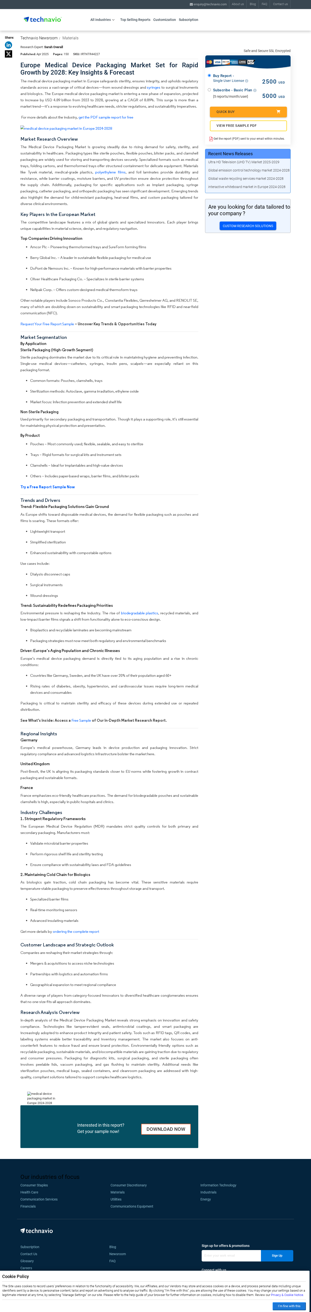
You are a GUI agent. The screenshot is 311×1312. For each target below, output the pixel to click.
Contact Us (28, 1254)
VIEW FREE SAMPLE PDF (236, 126)
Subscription (188, 20)
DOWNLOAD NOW (166, 1129)
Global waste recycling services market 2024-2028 (246, 178)
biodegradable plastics (139, 613)
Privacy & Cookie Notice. (287, 1295)
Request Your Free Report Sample (47, 324)
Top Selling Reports (135, 20)
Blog (253, 4)
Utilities (116, 1199)
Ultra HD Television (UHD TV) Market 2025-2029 (243, 162)
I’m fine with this (289, 1306)
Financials (28, 1206)
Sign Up (277, 1255)
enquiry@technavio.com (210, 4)
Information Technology (218, 1185)
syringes (153, 87)
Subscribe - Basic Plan (233, 90)
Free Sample (81, 720)
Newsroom (119, 1254)
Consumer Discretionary (129, 1185)
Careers (26, 1268)
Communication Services (39, 1199)
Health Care (29, 1192)
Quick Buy (225, 112)
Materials (70, 38)
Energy (205, 1199)
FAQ (264, 4)
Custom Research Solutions (248, 226)
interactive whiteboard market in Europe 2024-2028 (246, 187)
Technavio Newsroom (39, 38)
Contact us (280, 4)
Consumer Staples (34, 1185)
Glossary (27, 1261)
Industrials (208, 1192)
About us (238, 4)
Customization (164, 20)
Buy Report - (229, 78)
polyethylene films (110, 172)
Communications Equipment (132, 1206)
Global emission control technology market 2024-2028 (249, 170)
